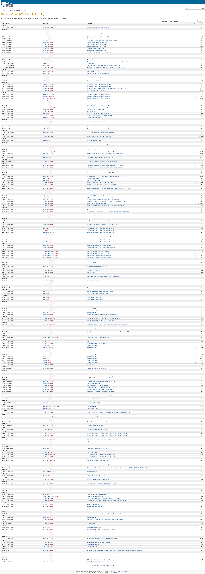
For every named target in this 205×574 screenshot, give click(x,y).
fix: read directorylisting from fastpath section (96, 121)
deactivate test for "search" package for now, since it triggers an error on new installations (106, 201)
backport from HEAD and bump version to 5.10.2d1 (98, 303)
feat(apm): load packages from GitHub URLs (96, 203)
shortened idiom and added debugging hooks (97, 343)
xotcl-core (45, 94)
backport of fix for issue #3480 (93, 270)
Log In (201, 2)
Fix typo (89, 287)
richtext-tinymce (46, 446)
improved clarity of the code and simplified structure (98, 479)
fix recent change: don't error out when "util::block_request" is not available (103, 276)
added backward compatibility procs (95, 297)
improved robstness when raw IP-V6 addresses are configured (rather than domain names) (107, 433)
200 (98, 565)
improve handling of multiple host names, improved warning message (102, 314)
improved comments (91, 556)
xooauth (44, 59)
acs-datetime (45, 241)
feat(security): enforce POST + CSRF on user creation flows (100, 182)
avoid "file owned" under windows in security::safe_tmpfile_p (100, 376)
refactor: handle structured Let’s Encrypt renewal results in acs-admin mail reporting (105, 153)
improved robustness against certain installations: (98, 416)
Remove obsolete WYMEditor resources (96, 80)
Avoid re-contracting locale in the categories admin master (99, 36)
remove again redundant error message (96, 310)
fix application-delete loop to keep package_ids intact (98, 385)
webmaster (115, 571)
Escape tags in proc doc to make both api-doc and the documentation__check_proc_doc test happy (108, 188)
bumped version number (92, 452)
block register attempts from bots (94, 280)
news (44, 31)
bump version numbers (92, 546)
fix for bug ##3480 (91, 272)
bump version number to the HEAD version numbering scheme (100, 228)
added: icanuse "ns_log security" (94, 535)
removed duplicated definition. (93, 408)
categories (45, 36)
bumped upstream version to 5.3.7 (94, 471)
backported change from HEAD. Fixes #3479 (97, 429)
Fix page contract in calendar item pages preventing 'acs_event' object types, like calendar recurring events (110, 126)
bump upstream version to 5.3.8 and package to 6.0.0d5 (99, 337)
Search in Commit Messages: (170, 21)
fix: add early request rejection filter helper (96, 90)
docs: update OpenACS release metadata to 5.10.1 (98, 107)
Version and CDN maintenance (94, 504)
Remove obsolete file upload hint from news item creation (99, 31)
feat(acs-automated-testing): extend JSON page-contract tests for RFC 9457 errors (105, 165)
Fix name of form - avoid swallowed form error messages (99, 395)
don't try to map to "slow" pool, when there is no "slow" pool (100, 157)
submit (121, 571)
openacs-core (46, 27)
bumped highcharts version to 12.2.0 (95, 527)
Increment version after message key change (97, 266)
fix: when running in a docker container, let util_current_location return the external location (106, 88)
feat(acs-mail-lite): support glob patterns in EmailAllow (99, 136)
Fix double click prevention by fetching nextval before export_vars (101, 381)
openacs (37, 18)
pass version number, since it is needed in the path (98, 508)
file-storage (45, 234)
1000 (104, 565)
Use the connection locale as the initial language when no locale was (102, 40)
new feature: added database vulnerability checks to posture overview (102, 538)
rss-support (45, 96)
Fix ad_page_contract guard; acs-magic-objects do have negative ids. (102, 161)
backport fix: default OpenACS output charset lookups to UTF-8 (100, 94)
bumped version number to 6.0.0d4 (94, 506)
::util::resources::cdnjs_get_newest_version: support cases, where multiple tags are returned (107, 500)
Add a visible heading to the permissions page (97, 44)
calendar (45, 71)
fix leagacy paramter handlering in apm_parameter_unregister (100, 197)
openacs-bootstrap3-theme (49, 253)
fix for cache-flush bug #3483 (93, 180)
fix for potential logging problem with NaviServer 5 (98, 328)
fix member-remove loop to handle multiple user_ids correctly (100, 391)
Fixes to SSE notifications (92, 487)
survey (44, 228)
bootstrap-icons (46, 115)
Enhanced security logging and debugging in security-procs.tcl (100, 559)
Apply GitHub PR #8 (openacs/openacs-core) (97, 368)
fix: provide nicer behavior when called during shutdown (99, 84)
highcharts (45, 475)
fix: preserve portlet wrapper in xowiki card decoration (98, 113)
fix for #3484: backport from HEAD (94, 71)
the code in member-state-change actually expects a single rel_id (101, 389)
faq (43, 238)
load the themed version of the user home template (98, 220)
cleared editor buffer (91, 533)
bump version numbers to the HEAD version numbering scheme (101, 247)
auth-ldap (45, 341)
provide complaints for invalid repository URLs (97, 490)
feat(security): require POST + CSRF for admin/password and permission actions (104, 176)
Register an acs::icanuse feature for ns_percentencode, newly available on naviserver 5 (106, 67)
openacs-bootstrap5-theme (49, 251)
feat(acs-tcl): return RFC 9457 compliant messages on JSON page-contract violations (105, 167)
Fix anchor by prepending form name (95, 425)
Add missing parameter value (93, 383)
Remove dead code (91, 38)
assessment (45, 358)
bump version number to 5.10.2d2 (94, 117)
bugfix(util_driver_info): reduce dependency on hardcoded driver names (102, 439)
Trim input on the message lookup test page (96, 50)
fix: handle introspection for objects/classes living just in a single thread (102, 215)
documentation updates (92, 345)
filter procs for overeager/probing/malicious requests (98, 27)
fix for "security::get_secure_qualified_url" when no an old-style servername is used (105, 519)
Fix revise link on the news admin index (95, 35)
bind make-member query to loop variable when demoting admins (101, 387)
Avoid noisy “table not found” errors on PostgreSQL (98, 464)
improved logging (91, 364)
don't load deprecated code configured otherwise (97, 293)
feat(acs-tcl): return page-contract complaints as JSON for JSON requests (103, 172)
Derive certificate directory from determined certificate (98, 305)
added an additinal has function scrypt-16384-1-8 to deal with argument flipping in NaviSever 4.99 (108, 412)
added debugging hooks (92, 443)
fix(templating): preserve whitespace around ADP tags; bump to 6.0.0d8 (102, 224)
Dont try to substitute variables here (94, 402)
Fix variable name (91, 523)
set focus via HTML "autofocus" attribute (95, 554)
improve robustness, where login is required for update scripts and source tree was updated (107, 324)
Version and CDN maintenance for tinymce (96, 494)
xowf (44, 77)
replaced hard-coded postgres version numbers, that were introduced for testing (104, 513)
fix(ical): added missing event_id (94, 140)
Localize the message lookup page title (95, 48)
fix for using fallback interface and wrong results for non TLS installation (102, 483)
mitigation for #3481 (91, 261)
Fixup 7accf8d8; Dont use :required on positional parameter (100, 284)
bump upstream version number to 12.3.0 (96, 475)
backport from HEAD (91, 308)
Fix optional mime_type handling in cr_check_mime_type (99, 52)
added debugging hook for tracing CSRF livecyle (97, 561)
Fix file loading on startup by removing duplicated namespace (100, 132)
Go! (203, 8)
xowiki (44, 79)
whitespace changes (91, 111)
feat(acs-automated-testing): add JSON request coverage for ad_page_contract (104, 170)
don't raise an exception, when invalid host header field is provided (101, 529)
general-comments (47, 232)
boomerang (45, 328)
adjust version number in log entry (94, 149)
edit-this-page (46, 86)
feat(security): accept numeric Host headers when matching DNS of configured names (105, 205)
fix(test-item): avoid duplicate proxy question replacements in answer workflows (104, 144)
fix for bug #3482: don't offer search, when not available (99, 255)
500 (101, 565)
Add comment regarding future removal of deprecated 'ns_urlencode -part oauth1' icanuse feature (108, 61)
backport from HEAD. (91, 406)
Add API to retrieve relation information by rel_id (97, 46)
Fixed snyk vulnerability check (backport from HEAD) (98, 542)
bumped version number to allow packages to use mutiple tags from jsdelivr (103, 498)
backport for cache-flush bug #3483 (95, 178)
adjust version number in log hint (94, 148)
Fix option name (90, 63)
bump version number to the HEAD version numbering (99, 245)
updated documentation (92, 372)
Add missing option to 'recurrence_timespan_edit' (98, 128)
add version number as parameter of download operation (99, 115)
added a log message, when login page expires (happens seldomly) (102, 557)
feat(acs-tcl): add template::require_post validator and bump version (102, 184)
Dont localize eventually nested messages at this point (99, 421)
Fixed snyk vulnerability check (93, 544)
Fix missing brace (91, 59)
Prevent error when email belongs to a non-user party (98, 56)
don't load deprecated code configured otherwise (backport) (100, 291)
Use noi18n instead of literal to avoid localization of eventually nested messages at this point (107, 420)
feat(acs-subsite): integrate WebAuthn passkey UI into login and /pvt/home (103, 199)
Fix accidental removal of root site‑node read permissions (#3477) (101, 454)
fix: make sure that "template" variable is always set (98, 192)
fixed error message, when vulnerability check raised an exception (101, 320)
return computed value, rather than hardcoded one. (98, 123)
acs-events (45, 362)
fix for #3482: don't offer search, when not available (98, 251)
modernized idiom (91, 333)
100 (95, 565)
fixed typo (89, 341)
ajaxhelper (45, 104)
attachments (45, 353)
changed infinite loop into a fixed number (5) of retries (98, 398)
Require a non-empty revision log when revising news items (100, 33)
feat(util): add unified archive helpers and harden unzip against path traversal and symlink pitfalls (108, 331)
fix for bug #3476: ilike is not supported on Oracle (97, 460)
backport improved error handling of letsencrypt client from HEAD (101, 151)
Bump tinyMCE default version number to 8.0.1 (97, 448)
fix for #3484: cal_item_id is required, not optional (98, 73)
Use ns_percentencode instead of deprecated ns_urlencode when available (103, 65)
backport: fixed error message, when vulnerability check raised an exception (103, 318)
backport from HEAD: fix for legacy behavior (96, 195)
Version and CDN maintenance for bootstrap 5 (97, 496)
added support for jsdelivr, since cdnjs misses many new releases (101, 510)
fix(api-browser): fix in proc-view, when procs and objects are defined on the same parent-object (108, 211)
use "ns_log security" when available (95, 531)
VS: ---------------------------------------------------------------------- (99, 209)
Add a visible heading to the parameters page (97, 42)
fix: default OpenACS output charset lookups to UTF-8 (98, 100)
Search (200, 21)
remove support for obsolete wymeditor (95, 77)
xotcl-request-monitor (47, 84)
